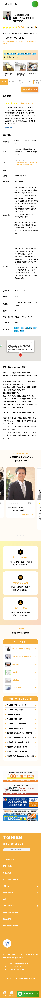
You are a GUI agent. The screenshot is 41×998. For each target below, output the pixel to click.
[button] (20, 355)
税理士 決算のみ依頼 (10, 879)
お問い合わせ (9, 966)
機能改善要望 (19, 963)
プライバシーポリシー (12, 969)
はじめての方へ (8, 859)
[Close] (31, 342)
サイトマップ (18, 966)
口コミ (29, 82)
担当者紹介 (12, 82)
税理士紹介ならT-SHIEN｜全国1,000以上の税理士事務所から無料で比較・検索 (20, 956)
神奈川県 (18, 33)
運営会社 (23, 969)
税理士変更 (7, 873)
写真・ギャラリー (20, 82)
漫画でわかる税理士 (10, 925)
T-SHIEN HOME (9, 963)
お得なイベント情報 (10, 912)
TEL (14, 37)
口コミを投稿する (29, 89)
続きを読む (9, 128)
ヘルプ (27, 963)
